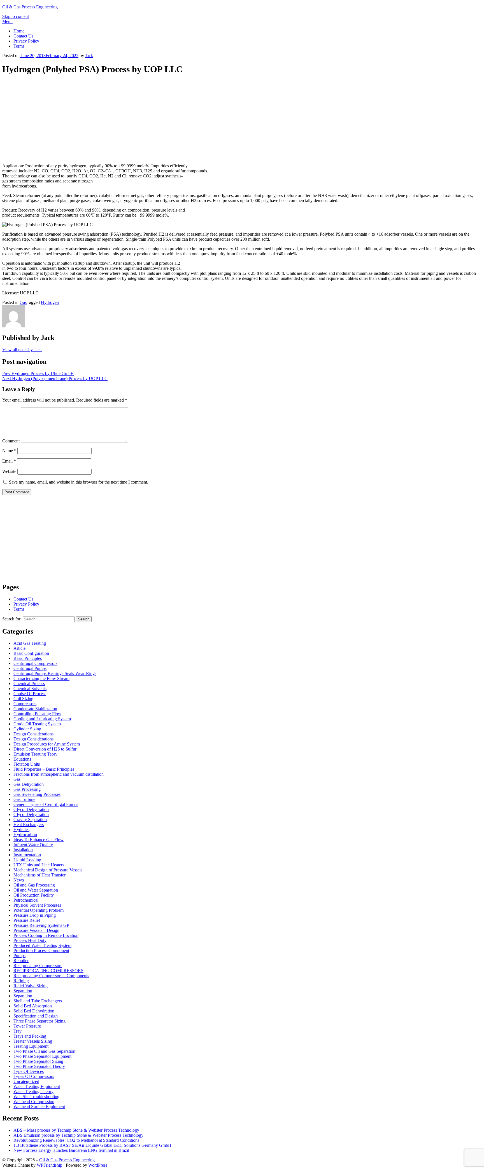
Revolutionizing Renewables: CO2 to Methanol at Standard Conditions (76, 1140)
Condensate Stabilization (35, 708)
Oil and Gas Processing (34, 885)
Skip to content (15, 16)
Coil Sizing (23, 698)
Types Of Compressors (33, 1076)
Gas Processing (27, 789)
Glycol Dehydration (31, 809)
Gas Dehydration (28, 784)
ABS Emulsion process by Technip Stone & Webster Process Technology (78, 1135)
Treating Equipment (30, 1046)
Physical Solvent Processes (37, 905)
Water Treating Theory (33, 1091)
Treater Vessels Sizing (32, 1041)
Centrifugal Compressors (35, 663)
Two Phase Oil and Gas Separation (44, 1051)
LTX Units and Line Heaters (38, 864)
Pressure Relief (26, 920)
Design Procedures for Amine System (46, 744)
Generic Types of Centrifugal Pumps (45, 804)
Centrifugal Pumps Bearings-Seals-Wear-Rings (54, 673)
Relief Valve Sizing (30, 985)
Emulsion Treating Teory (35, 754)
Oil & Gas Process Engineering (30, 6)
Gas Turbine (24, 799)
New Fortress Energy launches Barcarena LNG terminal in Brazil (71, 1150)
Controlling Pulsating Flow (37, 713)
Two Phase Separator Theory (39, 1066)
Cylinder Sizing (27, 728)
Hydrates (21, 829)
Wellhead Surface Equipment (39, 1106)
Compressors (24, 703)
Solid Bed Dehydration (33, 1011)
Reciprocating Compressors (37, 965)
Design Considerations (33, 733)
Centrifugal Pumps (29, 668)
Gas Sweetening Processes (37, 794)
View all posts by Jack (22, 349)
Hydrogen (50, 302)
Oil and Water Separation (35, 890)
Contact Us (23, 36)
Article (19, 648)
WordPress (97, 1165)
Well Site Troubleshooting (36, 1096)
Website (9, 471)
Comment (11, 441)
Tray (17, 1031)
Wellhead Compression (33, 1101)
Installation (23, 849)
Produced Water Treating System (42, 945)
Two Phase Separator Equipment (42, 1056)
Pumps (19, 955)
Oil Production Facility (33, 895)
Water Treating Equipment (36, 1086)
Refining (21, 980)
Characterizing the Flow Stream (41, 678)
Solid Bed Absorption (32, 1005)
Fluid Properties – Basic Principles (43, 769)
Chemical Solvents (29, 688)
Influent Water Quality (33, 844)
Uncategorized (26, 1081)
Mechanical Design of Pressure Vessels (47, 869)
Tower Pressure (27, 1026)
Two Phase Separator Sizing (38, 1061)
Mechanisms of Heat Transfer (39, 875)
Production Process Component (41, 950)
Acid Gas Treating (29, 643)
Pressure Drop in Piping (34, 915)
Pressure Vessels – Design (36, 930)
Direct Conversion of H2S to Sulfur (44, 749)
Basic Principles (27, 658)
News (18, 880)
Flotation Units (26, 764)
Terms (18, 46)
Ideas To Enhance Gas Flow (38, 839)
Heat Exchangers (28, 824)
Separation (22, 990)
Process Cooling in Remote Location (45, 935)
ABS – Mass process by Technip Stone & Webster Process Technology (76, 1130)
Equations (22, 759)
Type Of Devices (28, 1071)
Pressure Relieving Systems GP (41, 925)
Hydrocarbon (25, 834)
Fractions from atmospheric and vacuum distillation (58, 774)
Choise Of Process (29, 693)
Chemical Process (29, 683)
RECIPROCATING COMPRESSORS (48, 970)
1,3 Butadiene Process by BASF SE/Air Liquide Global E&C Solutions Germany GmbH (92, 1145)
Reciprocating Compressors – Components (51, 975)
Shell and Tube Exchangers (37, 1000)
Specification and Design (35, 1016)
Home (18, 31)
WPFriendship (49, 1165)
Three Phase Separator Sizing (39, 1021)
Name (9, 450)
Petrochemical (25, 900)
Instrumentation (27, 854)
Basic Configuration (31, 653)
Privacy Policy (26, 41)
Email (9, 461)
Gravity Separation (30, 819)
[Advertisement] (242, 120)
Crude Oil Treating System (37, 723)
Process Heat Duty (29, 940)
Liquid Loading (27, 859)
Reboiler (21, 960)
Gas (23, 302)
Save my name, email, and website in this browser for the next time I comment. (78, 482)
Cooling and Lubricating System (42, 718)
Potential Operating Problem (38, 910)
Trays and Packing (29, 1036)
